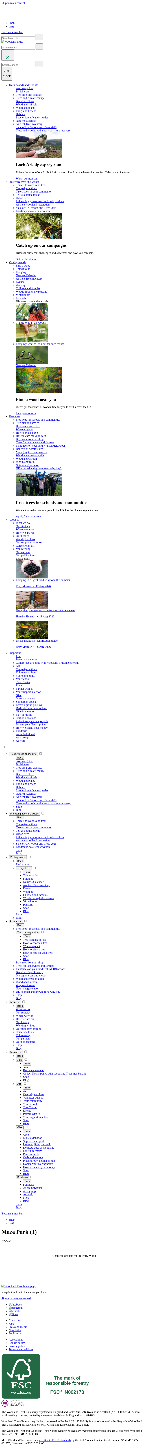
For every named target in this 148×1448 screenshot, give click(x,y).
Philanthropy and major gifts (32, 721)
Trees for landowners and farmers (35, 442)
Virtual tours (23, 294)
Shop (12, 22)
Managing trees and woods (31, 452)
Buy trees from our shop (29, 439)
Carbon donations (26, 717)
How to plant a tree (27, 432)
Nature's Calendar (26, 120)
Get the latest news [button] (26, 259)
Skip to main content (13, 3)
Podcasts (21, 298)
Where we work (25, 529)
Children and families (28, 288)
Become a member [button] (12, 32)
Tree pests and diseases (29, 94)
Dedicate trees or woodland (31, 708)
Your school (23, 678)
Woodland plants (25, 107)
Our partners (23, 552)
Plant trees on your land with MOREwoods (40, 445)
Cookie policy (17, 1342)
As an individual (25, 734)
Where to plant (24, 429)
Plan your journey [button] (26, 413)
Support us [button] (15, 652)
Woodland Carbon (26, 458)
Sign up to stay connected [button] (16, 1298)
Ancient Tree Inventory (29, 124)
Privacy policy (17, 1346)
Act (18, 665)
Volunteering (23, 548)
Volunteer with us (26, 672)
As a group (22, 737)
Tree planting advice (27, 422)
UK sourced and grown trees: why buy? (39, 468)
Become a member (26, 659)
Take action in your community (33, 191)
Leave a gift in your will (29, 704)
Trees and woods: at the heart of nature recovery (43, 130)
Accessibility (16, 1339)
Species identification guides (32, 117)
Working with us (25, 539)
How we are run (25, 532)
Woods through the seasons (31, 291)
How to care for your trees (31, 435)
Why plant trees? (25, 461)
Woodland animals (26, 104)
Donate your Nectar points (31, 724)
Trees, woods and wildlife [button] (23, 85)
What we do (23, 522)
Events (20, 281)
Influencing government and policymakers (40, 201)
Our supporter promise (29, 542)
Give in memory (25, 711)
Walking (20, 285)
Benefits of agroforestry (29, 448)
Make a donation (25, 698)
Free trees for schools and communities (38, 419)
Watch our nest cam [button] (27, 178)
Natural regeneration (27, 465)
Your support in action (28, 691)
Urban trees (22, 198)
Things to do (23, 268)
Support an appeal (26, 701)
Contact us (15, 1320)
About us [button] (14, 519)
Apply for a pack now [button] (28, 516)
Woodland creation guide (30, 455)
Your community (25, 675)
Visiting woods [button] (17, 262)
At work (20, 740)
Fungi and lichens (26, 111)
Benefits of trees (25, 101)
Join (18, 656)
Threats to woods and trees (31, 185)
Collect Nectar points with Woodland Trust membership (47, 662)
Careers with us (25, 545)
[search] (39, 37)
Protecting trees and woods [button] (24, 181)
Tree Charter (23, 682)
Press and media (18, 1326)
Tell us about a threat (28, 194)
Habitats (20, 114)
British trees (22, 91)
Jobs (11, 1323)
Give (18, 695)
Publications (16, 1333)
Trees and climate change (30, 98)
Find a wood (23, 265)
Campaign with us (26, 188)
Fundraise (21, 730)
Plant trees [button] (14, 416)
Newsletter (15, 1330)
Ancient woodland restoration (33, 204)
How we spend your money (32, 727)
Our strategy (23, 526)
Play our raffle (24, 714)
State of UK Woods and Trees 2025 (36, 127)
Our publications (25, 555)
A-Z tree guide (24, 88)
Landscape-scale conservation (33, 211)
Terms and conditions (21, 1349)
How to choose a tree (28, 426)
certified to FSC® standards (55, 1440)
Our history (22, 535)
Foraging (21, 272)
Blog (11, 26)
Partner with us (24, 688)
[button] (23, 754)
